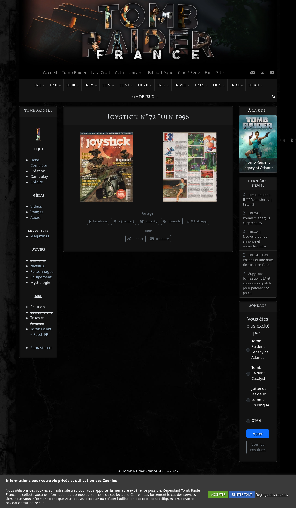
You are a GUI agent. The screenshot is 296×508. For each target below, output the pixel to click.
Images (36, 211)
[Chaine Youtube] (272, 72)
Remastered (41, 347)
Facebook (99, 221)
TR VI (124, 85)
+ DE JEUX (145, 97)
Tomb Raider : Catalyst (258, 373)
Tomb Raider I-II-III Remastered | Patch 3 (257, 199)
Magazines (39, 236)
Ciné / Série (189, 72)
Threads (174, 221)
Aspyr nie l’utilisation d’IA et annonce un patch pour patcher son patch (257, 283)
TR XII (253, 85)
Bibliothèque (160, 72)
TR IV (88, 85)
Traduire (162, 239)
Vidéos (36, 206)
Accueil (50, 72)
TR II (53, 85)
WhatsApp (198, 221)
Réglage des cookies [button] (272, 494)
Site (220, 72)
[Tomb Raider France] (148, 33)
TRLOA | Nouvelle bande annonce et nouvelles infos (255, 238)
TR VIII (180, 85)
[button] (273, 96)
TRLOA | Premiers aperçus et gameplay (256, 218)
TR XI (234, 85)
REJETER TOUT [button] (242, 494)
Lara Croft (100, 72)
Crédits (36, 182)
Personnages (41, 271)
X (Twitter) (125, 221)
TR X (217, 85)
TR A (161, 85)
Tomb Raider (74, 72)
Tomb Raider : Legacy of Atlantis (259, 349)
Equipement (41, 277)
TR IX (199, 85)
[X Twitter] (262, 72)
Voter (258, 433)
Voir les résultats (258, 447)
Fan (208, 72)
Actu (119, 72)
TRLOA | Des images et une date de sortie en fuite (258, 260)
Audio (35, 217)
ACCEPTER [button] (218, 494)
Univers (136, 72)
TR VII (142, 85)
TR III (70, 85)
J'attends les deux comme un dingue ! (260, 399)
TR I (37, 85)
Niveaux (37, 265)
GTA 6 (256, 420)
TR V (106, 85)
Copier (138, 239)
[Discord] (253, 72)
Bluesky (151, 221)
